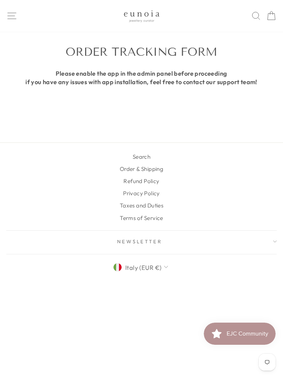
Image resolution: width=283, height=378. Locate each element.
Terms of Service (141, 217)
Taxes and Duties (142, 205)
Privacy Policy (141, 193)
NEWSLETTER (140, 241)
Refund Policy (141, 181)
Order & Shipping (142, 168)
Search (141, 156)
